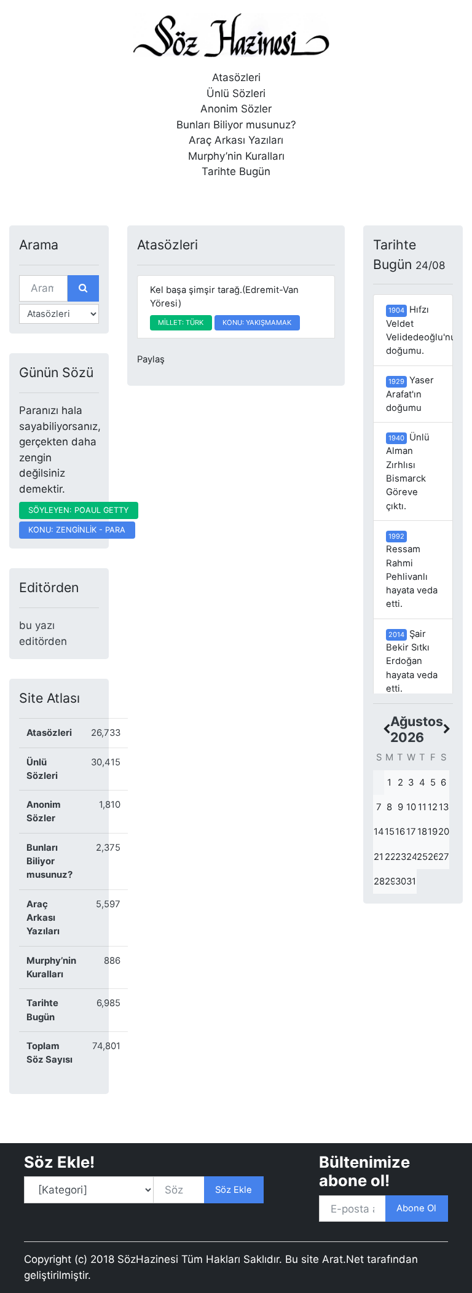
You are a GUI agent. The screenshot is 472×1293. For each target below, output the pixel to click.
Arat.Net (343, 1259)
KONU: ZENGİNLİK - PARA (76, 529)
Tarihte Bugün (236, 171)
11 (422, 807)
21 (379, 856)
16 (400, 831)
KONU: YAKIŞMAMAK (256, 322)
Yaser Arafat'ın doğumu (410, 394)
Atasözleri (236, 77)
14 (379, 831)
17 (411, 831)
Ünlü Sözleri (236, 93)
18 (422, 831)
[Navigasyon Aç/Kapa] (27, 198)
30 (400, 881)
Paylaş (151, 359)
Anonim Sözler (236, 109)
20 (443, 831)
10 (411, 807)
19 (433, 831)
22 (390, 856)
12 (433, 807)
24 (411, 856)
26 (433, 856)
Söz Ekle (233, 1189)
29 (390, 881)
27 (443, 856)
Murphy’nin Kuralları (236, 156)
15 (390, 831)
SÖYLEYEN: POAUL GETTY (78, 510)
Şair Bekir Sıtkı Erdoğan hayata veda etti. (412, 661)
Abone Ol (416, 1208)
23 (400, 856)
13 (444, 807)
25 (422, 856)
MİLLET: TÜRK (180, 322)
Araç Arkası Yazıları (236, 140)
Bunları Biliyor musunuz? (236, 125)
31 (411, 881)
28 (379, 881)
